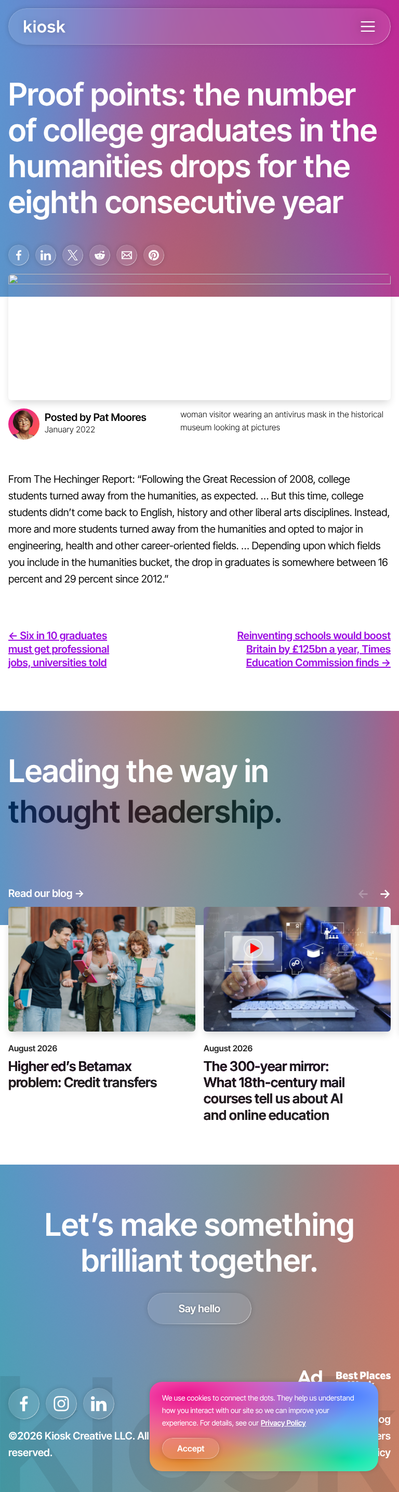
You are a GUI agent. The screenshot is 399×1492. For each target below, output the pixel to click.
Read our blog (46, 893)
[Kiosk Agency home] (44, 26)
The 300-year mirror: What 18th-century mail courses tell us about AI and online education (274, 1090)
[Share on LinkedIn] (45, 255)
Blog (380, 1419)
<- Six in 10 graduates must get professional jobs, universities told (58, 649)
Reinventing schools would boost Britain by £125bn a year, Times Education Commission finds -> (314, 649)
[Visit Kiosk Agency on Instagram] (61, 1403)
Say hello (200, 1308)
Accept (190, 1448)
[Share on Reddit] (99, 255)
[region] (264, 1426)
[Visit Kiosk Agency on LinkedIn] (98, 1403)
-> (385, 893)
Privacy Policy (283, 1423)
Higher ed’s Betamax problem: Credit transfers (82, 1074)
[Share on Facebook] (18, 255)
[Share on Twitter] (72, 255)
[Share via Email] (126, 255)
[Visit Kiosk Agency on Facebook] (23, 1403)
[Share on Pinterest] (153, 255)
